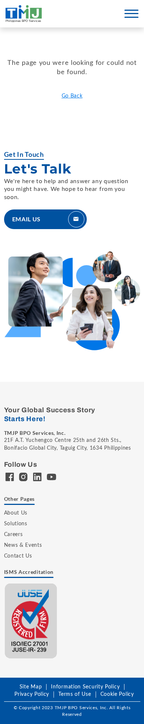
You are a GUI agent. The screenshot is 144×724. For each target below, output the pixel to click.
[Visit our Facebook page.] (10, 478)
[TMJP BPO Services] (24, 13)
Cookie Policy (117, 694)
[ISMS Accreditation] (31, 620)
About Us (16, 513)
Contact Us (18, 556)
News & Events (23, 545)
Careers (13, 534)
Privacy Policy (31, 694)
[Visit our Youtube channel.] (51, 478)
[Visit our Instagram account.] (23, 478)
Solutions (15, 523)
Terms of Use (74, 694)
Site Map (31, 687)
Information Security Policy (85, 687)
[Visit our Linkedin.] (37, 478)
